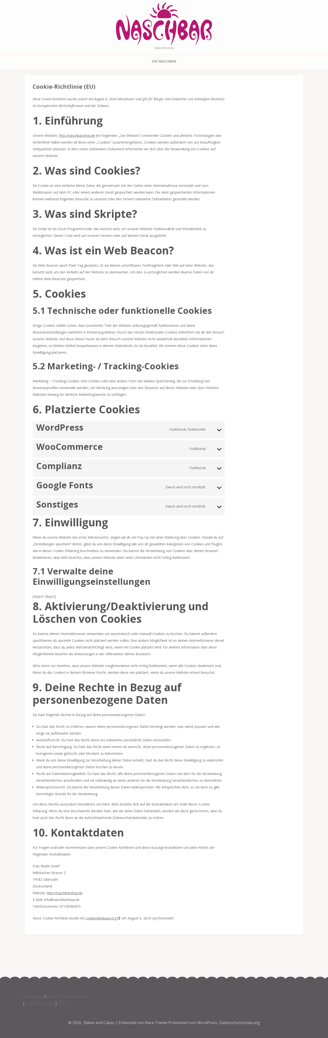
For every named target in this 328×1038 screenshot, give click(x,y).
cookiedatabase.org (101, 918)
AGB (62, 1003)
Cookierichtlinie (40, 1003)
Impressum (33, 996)
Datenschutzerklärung (67, 996)
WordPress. (207, 1022)
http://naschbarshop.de (77, 135)
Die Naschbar (164, 61)
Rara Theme (156, 1022)
